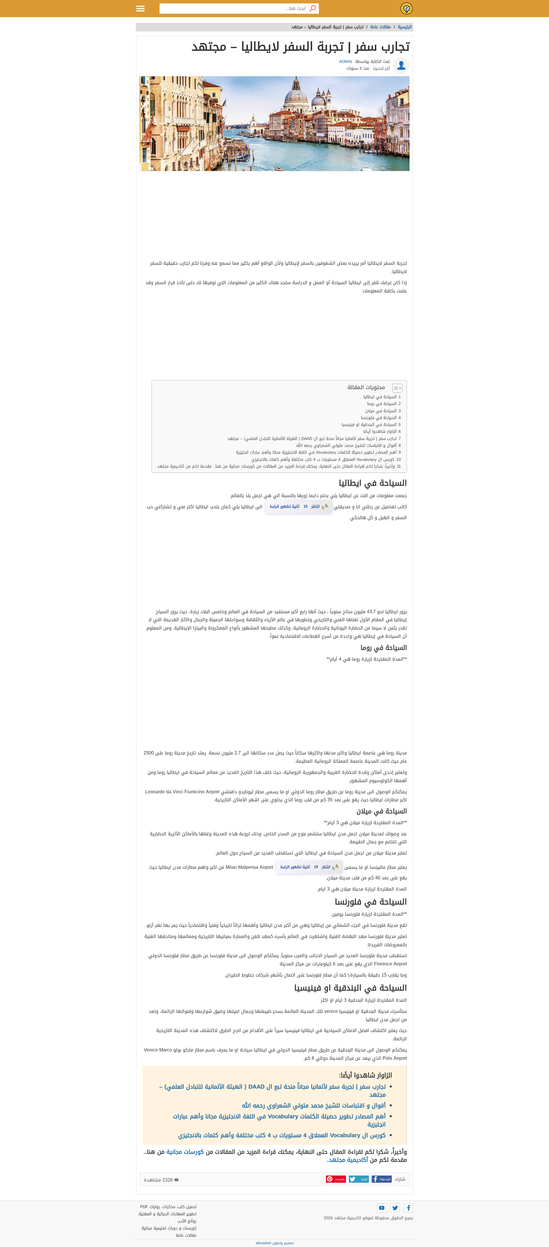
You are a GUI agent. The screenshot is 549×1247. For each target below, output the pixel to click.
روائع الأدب (186, 1221)
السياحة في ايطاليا (380, 397)
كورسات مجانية (185, 1151)
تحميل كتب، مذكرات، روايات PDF (168, 1206)
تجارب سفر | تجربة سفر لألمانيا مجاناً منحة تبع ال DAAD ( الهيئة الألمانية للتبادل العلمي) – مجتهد (312, 438)
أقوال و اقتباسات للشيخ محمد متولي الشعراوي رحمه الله (346, 445)
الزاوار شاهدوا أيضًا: (379, 431)
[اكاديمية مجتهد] (406, 8)
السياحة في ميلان (381, 411)
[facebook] (408, 1207)
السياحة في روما (382, 404)
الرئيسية (405, 27)
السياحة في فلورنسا (379, 418)
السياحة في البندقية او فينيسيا (369, 424)
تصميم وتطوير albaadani (275, 1243)
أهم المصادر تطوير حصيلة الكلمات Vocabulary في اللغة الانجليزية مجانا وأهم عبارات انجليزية (316, 452)
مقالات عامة (186, 1235)
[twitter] (395, 1207)
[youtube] (381, 1207)
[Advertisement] (274, 216)
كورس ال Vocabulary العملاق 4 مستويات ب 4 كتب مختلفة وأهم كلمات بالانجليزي (322, 459)
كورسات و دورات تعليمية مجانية (169, 1228)
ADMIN (345, 62)
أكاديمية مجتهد (348, 1159)
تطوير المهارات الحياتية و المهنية (167, 1214)
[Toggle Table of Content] (394, 388)
